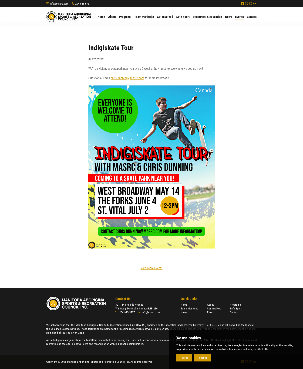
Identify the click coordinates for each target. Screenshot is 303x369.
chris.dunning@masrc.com (127, 78)
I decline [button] (202, 357)
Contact (234, 312)
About (210, 304)
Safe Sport (236, 308)
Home (184, 304)
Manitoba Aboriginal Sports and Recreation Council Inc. (69, 16)
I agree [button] (184, 357)
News (184, 312)
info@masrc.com (59, 3)
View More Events (152, 268)
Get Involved (214, 308)
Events (211, 312)
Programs (235, 304)
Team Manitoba (189, 308)
